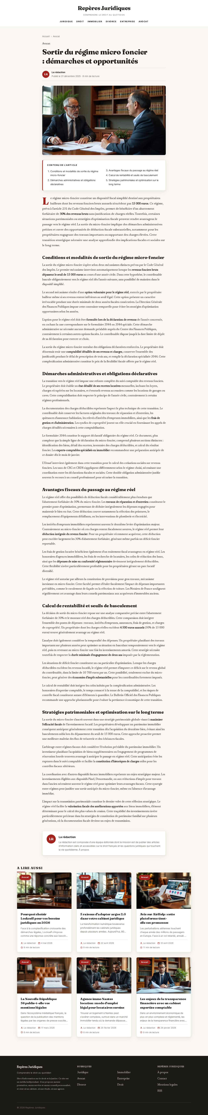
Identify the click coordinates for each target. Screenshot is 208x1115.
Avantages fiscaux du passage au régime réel (133, 170)
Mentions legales (167, 1085)
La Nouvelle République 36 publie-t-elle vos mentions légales (39, 1003)
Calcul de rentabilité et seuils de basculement (133, 175)
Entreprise (127, 21)
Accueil (46, 36)
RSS (159, 1091)
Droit (80, 21)
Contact (162, 1078)
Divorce (111, 21)
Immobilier (95, 21)
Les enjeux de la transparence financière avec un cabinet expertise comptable (163, 1003)
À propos (84, 849)
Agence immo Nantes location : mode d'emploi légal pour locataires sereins (102, 1003)
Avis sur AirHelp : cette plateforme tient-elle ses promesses (157, 918)
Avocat (143, 21)
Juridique (66, 21)
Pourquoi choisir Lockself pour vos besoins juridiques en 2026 (40, 918)
